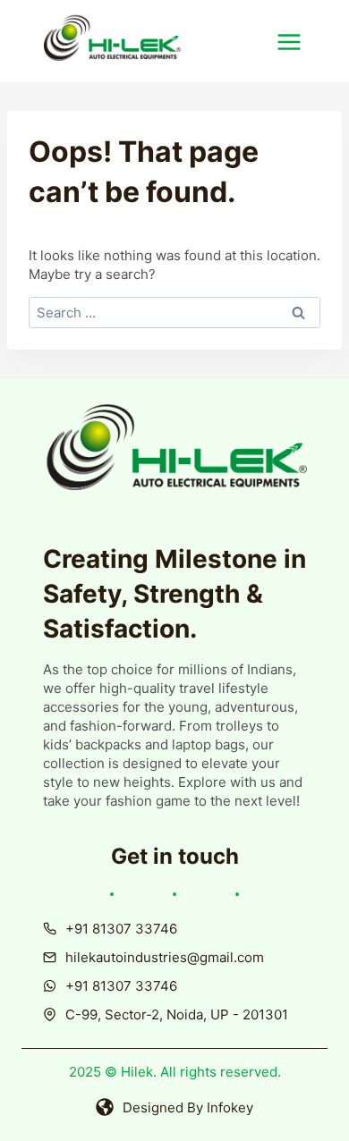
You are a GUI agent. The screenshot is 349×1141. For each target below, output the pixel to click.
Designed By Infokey (188, 1107)
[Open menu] (298, 41)
